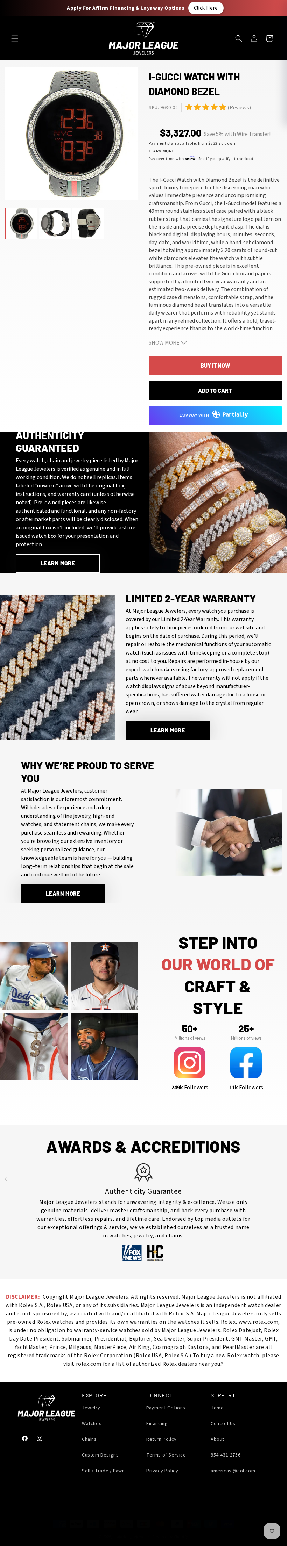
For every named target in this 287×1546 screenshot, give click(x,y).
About (217, 1439)
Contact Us (223, 1423)
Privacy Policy (162, 1470)
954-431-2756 (225, 1455)
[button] (14, 38)
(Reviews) (239, 107)
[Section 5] (189, 106)
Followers (190, 1087)
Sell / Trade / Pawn (103, 1470)
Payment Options (166, 1407)
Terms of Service (166, 1455)
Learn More (161, 151)
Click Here (206, 8)
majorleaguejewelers (132, 1536)
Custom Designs (100, 1455)
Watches (92, 1423)
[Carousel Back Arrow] (5, 1179)
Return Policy (161, 1439)
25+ (246, 1028)
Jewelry (91, 1407)
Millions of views (190, 1038)
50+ (189, 1028)
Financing (157, 1423)
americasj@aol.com (233, 1470)
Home (217, 1407)
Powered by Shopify (170, 1536)
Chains (89, 1439)
